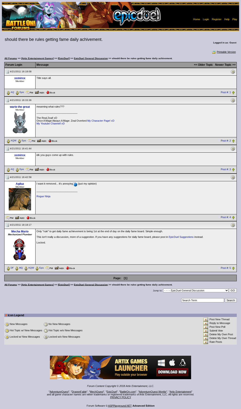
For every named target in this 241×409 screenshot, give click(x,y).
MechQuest (96, 391)
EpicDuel (112, 391)
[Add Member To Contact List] (39, 92)
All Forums (10, 58)
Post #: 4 (226, 217)
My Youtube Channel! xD (50, 123)
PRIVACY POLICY (120, 397)
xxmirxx (19, 78)
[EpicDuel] (64, 58)
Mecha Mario (19, 231)
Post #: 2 (226, 140)
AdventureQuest (59, 391)
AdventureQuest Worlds (152, 391)
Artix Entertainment (180, 391)
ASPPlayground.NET (120, 405)
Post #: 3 (226, 169)
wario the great (20, 106)
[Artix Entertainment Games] (37, 58)
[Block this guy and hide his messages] (50, 92)
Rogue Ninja (43, 196)
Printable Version (226, 51)
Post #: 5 (226, 267)
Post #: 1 (226, 92)
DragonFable (79, 391)
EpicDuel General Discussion (91, 58)
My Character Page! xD (100, 120)
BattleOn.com (128, 391)
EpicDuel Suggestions (181, 236)
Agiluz (20, 183)
